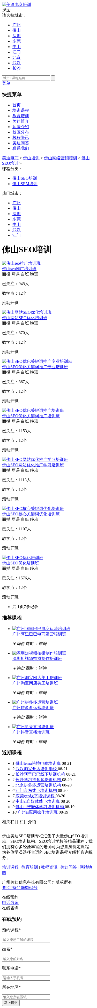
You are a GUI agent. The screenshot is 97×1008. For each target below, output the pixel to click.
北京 (16, 57)
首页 (16, 105)
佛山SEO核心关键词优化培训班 (31, 514)
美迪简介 (20, 121)
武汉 (16, 63)
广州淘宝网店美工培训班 (35, 683)
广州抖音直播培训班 (31, 732)
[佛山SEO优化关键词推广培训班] (33, 410)
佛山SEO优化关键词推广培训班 (31, 416)
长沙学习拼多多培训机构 (39, 779)
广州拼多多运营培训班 (33, 707)
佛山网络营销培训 (60, 158)
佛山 (16, 30)
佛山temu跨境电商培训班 (39, 763)
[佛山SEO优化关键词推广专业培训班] (37, 361)
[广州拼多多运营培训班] (35, 702)
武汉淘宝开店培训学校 (37, 769)
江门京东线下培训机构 (37, 790)
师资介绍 (20, 126)
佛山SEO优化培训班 (20, 563)
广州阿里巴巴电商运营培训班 (39, 634)
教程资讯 (20, 137)
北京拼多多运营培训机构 (39, 785)
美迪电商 (10, 158)
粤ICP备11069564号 (20, 887)
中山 (16, 46)
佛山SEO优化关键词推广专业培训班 (35, 367)
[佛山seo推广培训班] (21, 263)
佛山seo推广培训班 (19, 268)
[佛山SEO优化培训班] (22, 557)
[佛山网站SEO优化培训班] (26, 312)
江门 (16, 52)
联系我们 (20, 148)
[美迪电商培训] (16, 4)
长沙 (16, 68)
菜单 (6, 83)
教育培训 (20, 116)
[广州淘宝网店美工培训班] (37, 677)
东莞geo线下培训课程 (36, 796)
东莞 (16, 41)
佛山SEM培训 (25, 184)
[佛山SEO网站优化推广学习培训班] (35, 459)
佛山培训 (31, 158)
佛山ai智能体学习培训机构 (40, 807)
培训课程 (20, 110)
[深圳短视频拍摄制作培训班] (39, 653)
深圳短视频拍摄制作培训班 (37, 658)
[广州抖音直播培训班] (33, 726)
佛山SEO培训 (24, 178)
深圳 (16, 36)
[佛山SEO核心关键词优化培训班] (33, 508)
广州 (16, 25)
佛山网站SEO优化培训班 (24, 318)
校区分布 (20, 132)
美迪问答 (20, 143)
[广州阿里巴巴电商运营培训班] (41, 628)
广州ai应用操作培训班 (38, 812)
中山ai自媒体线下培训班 (38, 801)
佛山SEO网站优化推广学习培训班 (33, 465)
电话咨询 (10, 902)
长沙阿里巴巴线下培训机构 (41, 774)
